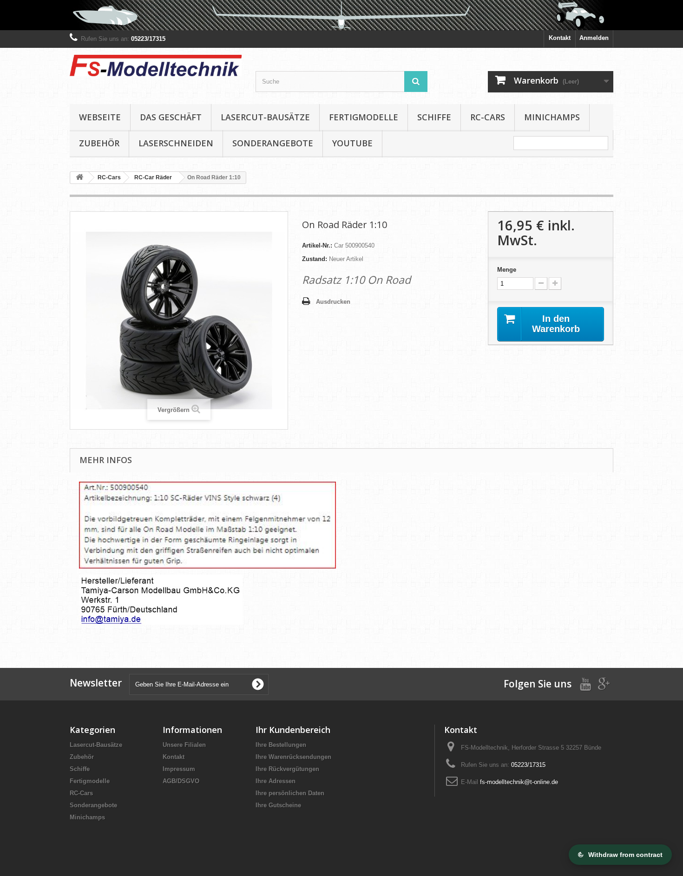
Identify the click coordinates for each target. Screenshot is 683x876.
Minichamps (552, 117)
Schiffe (434, 117)
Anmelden (594, 37)
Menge (506, 269)
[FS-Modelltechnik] (156, 65)
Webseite (100, 117)
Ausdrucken (333, 301)
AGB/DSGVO (181, 781)
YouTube (352, 143)
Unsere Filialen (184, 744)
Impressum (179, 768)
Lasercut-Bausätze (265, 117)
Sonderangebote (272, 143)
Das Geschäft (171, 117)
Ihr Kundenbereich (293, 729)
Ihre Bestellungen (281, 744)
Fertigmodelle (363, 117)
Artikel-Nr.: (317, 245)
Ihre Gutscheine (278, 805)
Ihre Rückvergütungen (287, 768)
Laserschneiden (175, 143)
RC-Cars (487, 117)
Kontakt (560, 37)
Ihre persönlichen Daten (290, 793)
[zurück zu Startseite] (79, 177)
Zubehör (99, 143)
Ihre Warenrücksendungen (293, 756)
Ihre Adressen (276, 781)
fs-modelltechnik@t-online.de (519, 781)
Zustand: (314, 258)
